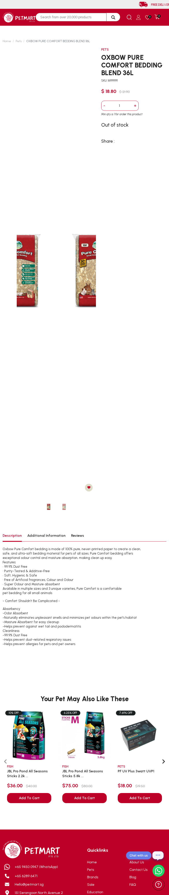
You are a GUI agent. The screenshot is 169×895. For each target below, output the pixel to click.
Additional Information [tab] (46, 535)
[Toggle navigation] (165, 5)
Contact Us (138, 870)
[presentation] (5, 762)
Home (7, 41)
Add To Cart (29, 798)
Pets (19, 41)
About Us (136, 862)
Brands (92, 877)
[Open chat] (158, 855)
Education (95, 892)
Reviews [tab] (77, 535)
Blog (132, 877)
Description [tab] (12, 535)
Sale (90, 884)
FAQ (132, 884)
